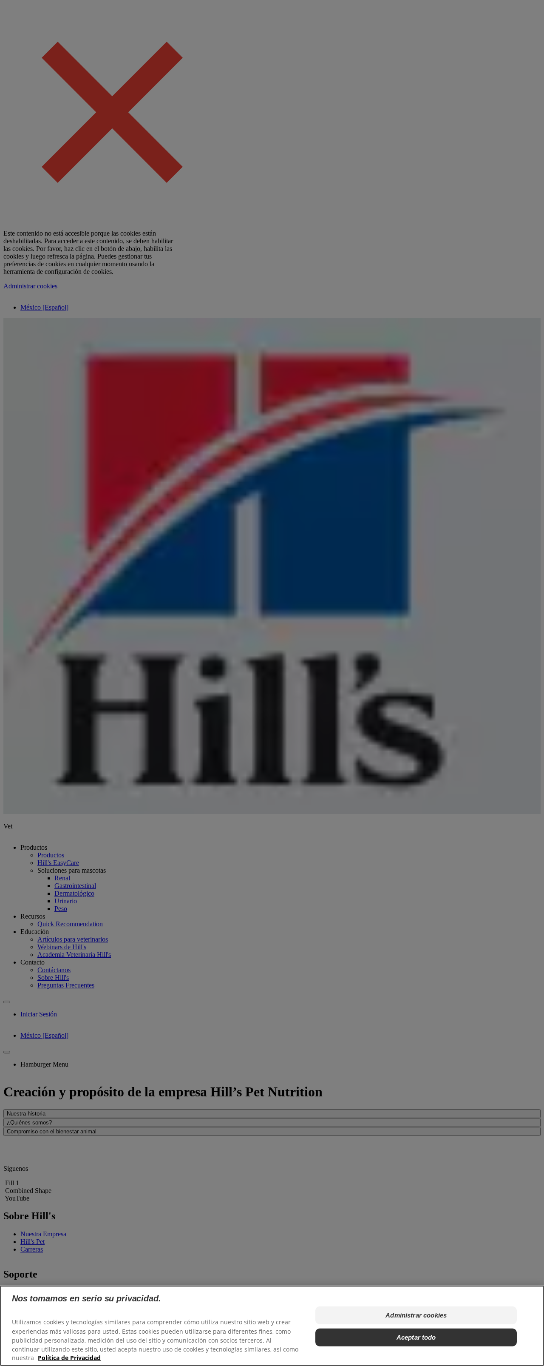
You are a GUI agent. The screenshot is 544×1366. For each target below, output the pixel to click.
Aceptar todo (416, 1337)
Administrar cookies (416, 1315)
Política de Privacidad (69, 1358)
